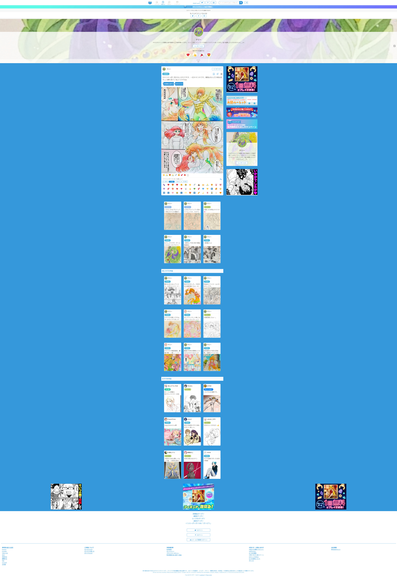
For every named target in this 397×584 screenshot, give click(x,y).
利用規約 (169, 549)
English (4, 549)
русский (4, 562)
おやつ (178, 181)
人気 (172, 181)
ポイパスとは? (88, 553)
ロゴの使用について (254, 559)
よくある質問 (252, 553)
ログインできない (254, 557)
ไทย (3, 561)
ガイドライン (170, 551)
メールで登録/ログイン (199, 540)
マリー (198, 39)
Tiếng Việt (5, 553)
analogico (202, 575)
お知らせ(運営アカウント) (256, 549)
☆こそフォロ (198, 46)
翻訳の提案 (10, 547)
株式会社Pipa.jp (335, 549)
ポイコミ (251, 560)
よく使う (165, 181)
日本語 (4, 564)
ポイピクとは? (88, 549)
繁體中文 (4, 559)
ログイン (199, 530)
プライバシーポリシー (173, 553)
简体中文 (4, 557)
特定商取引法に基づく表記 (174, 555)
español (4, 551)
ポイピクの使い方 (89, 551)
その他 (184, 181)
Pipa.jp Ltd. (209, 575)
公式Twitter (252, 551)
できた (166, 74)
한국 (3, 555)
